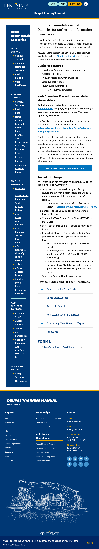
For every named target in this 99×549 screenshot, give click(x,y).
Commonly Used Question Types (65, 323)
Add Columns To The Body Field (19, 235)
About (7, 418)
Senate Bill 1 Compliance (45, 456)
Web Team (12, 404)
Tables (18, 328)
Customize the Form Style (61, 289)
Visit (63, 3)
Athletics (8, 435)
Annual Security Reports (45, 443)
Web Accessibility (43, 460)
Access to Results (56, 306)
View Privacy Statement (14, 544)
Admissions (9, 426)
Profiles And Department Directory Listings (21, 142)
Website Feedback (43, 426)
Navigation (21, 381)
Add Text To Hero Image (20, 272)
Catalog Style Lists (19, 283)
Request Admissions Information (48, 418)
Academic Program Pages (20, 168)
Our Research (10, 460)
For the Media (41, 422)
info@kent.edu (74, 429)
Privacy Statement (43, 452)
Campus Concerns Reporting (47, 448)
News (7, 456)
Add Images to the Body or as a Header (20, 253)
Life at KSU (9, 447)
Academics (9, 422)
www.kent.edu (45, 108)
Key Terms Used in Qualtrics (63, 314)
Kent (39, 347)
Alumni (8, 431)
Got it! (90, 542)
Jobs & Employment (13, 443)
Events (18, 157)
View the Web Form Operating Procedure (64, 168)
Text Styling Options (19, 206)
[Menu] (91, 4)
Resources (52, 331)
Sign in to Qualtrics (67, 56)
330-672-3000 (74, 421)
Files (17, 153)
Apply (53, 3)
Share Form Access (57, 297)
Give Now (75, 3)
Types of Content (68, 347)
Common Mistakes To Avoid (20, 67)
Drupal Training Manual (49, 13)
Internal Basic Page (19, 127)
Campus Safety (11, 439)
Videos (18, 264)
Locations (9, 451)
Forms (18, 161)
